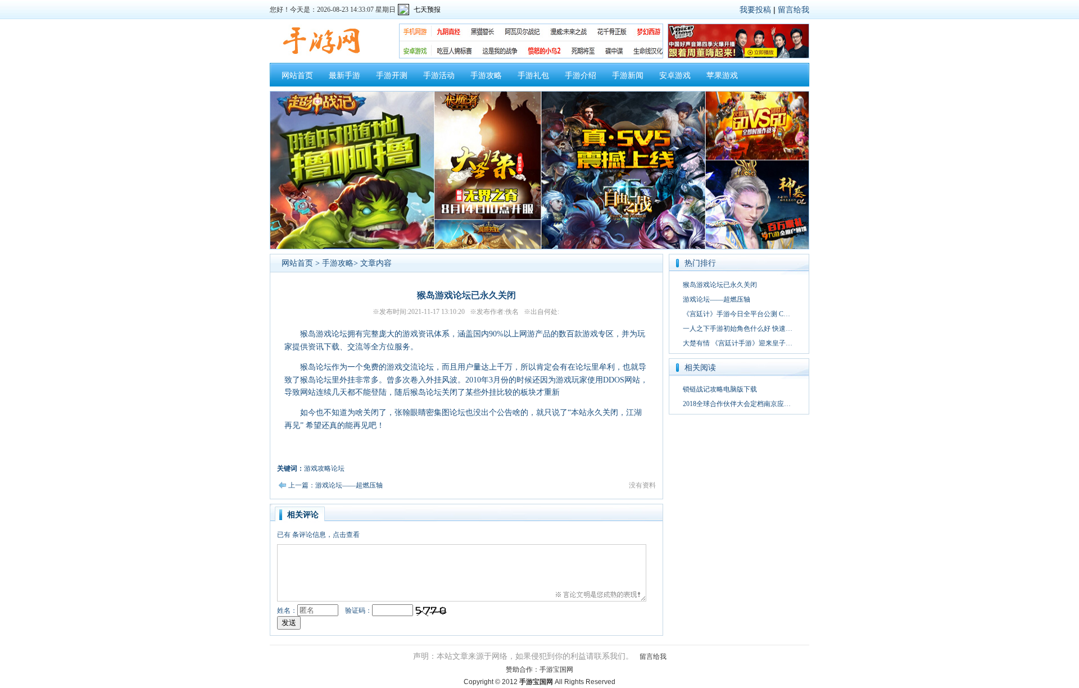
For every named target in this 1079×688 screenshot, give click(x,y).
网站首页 (297, 75)
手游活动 (439, 75)
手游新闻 (627, 75)
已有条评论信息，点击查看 (318, 535)
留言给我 (793, 9)
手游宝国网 (556, 669)
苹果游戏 (722, 75)
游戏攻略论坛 (324, 468)
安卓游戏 (675, 75)
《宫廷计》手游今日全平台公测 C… (736, 314)
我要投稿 (755, 9)
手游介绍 (580, 75)
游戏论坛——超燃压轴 (716, 299)
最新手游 (344, 75)
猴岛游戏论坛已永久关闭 (720, 285)
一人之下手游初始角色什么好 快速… (737, 328)
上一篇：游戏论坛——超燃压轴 (335, 485)
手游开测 (391, 75)
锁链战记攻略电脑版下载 (720, 389)
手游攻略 (486, 75)
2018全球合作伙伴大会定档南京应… (737, 404)
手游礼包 (533, 75)
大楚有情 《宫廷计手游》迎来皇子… (737, 343)
